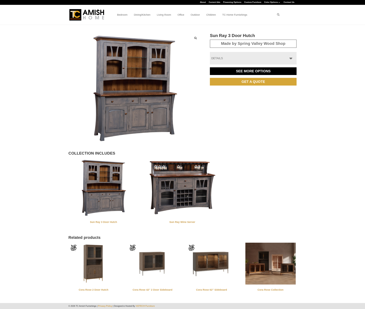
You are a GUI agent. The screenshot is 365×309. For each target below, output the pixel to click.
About (203, 2)
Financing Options (232, 2)
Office (181, 14)
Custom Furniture (252, 2)
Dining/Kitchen (142, 14)
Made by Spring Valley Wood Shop (253, 43)
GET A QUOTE (253, 82)
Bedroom (122, 14)
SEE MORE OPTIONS (253, 71)
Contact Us (289, 2)
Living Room (164, 14)
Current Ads (214, 2)
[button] (195, 38)
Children (211, 14)
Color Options (271, 2)
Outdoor (195, 14)
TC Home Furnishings (234, 14)
